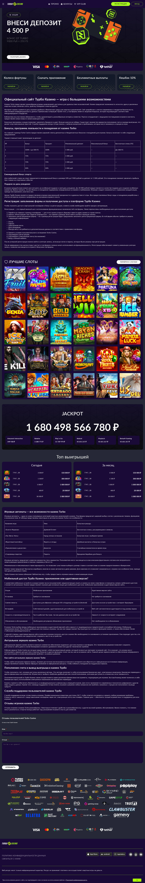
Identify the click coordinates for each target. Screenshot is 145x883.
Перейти (11, 86)
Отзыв (4, 740)
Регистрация (121, 4)
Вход (137, 4)
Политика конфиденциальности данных (24, 856)
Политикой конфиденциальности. (76, 880)
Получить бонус (18, 57)
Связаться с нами (11, 859)
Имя (3, 729)
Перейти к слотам (128, 262)
